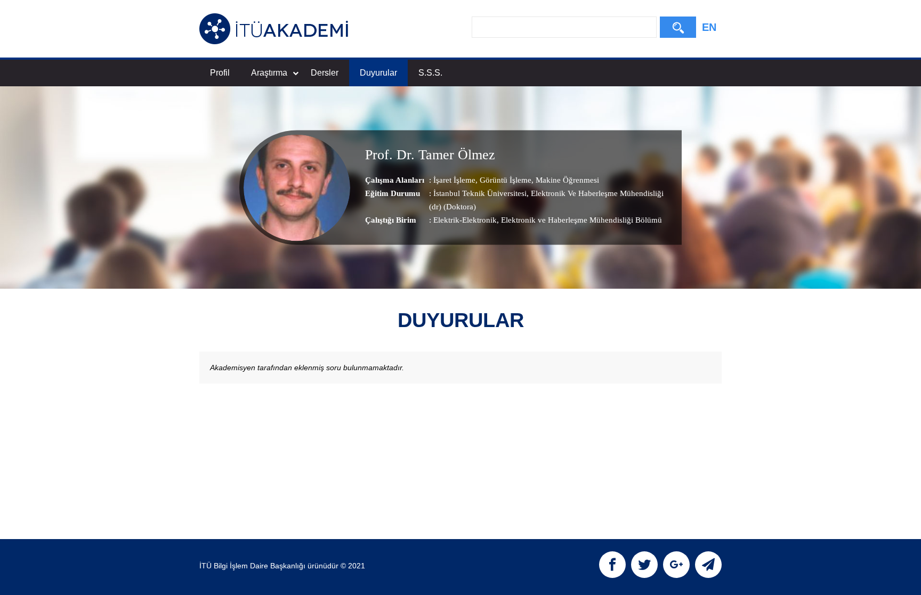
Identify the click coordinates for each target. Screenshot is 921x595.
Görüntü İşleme (504, 180)
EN (709, 27)
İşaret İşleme (454, 180)
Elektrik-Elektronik (465, 220)
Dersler (324, 72)
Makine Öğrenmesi (566, 180)
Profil (220, 72)
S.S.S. (430, 72)
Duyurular (378, 72)
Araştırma (269, 72)
